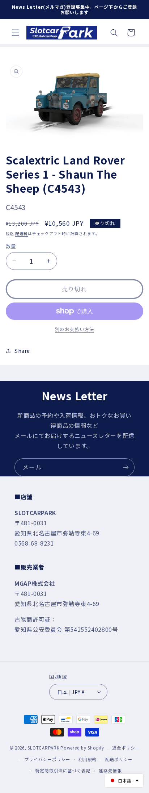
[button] (15, 32)
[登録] (126, 467)
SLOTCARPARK (43, 748)
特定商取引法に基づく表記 (63, 770)
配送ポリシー (119, 759)
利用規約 (87, 759)
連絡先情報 (110, 770)
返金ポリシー (126, 748)
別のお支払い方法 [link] (74, 329)
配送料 (21, 233)
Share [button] (22, 350)
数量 (11, 246)
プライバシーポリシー (47, 759)
